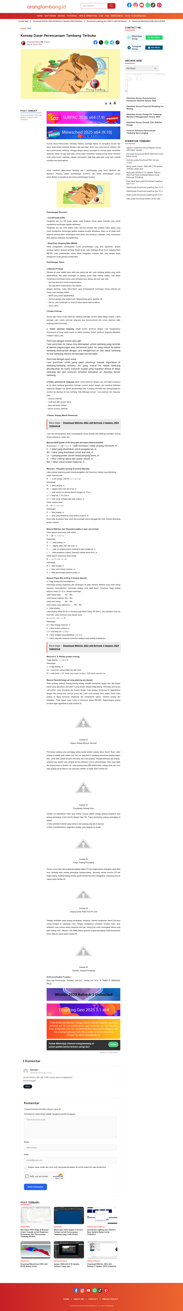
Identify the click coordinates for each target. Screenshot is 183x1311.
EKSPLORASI (117, 16)
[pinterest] (160, 7)
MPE (29, 28)
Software (50, 16)
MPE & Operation (88, 16)
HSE (107, 16)
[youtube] (142, 7)
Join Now (155, 37)
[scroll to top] (175, 1307)
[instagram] (136, 7)
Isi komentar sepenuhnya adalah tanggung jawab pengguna (49, 1114)
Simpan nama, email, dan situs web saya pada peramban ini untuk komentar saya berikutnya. (67, 1167)
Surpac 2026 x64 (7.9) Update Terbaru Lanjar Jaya (144, 167)
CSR (101, 16)
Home (40, 16)
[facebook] (130, 7)
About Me (79, 1299)
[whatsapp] (147, 7)
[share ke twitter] (101, 44)
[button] (106, 103)
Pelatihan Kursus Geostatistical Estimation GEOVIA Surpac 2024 (141, 99)
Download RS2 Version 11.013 (142, 161)
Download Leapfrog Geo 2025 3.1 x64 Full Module (82, 21)
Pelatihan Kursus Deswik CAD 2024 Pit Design (144, 123)
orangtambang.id (34, 42)
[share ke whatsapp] (107, 44)
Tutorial (72, 16)
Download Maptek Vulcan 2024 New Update (143, 148)
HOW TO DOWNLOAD (135, 16)
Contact (93, 1299)
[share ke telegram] (112, 44)
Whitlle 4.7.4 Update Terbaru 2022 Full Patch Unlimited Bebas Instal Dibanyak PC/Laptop (143, 175)
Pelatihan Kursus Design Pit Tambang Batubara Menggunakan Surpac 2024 (143, 115)
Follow (113, 1044)
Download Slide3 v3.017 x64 (148, 198)
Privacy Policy (110, 1299)
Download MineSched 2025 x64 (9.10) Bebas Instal (128, 21)
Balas (27, 1086)
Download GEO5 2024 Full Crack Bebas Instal (144, 155)
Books (61, 16)
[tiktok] (153, 7)
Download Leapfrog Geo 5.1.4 (150, 187)
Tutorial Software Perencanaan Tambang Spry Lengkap (141, 131)
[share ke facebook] (96, 44)
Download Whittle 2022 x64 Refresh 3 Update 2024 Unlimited (33, 21)
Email (26, 1154)
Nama (26, 1142)
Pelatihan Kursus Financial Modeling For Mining (145, 107)
